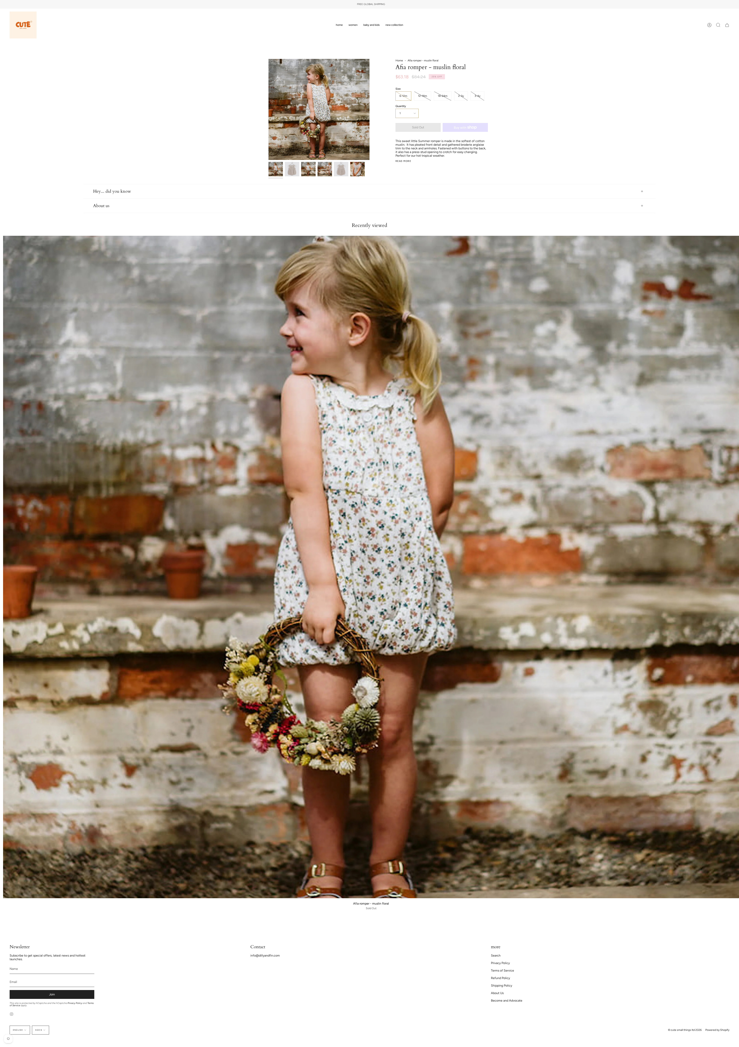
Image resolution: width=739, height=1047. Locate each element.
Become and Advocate (506, 1000)
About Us (497, 993)
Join (52, 994)
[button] (353, 25)
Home (399, 60)
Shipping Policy (501, 985)
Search (496, 955)
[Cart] (727, 25)
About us (101, 206)
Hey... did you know (112, 191)
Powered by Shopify (717, 1030)
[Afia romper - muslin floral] (275, 169)
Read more (403, 161)
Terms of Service (502, 970)
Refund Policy (500, 978)
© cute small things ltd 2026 (685, 1030)
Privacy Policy (75, 1003)
